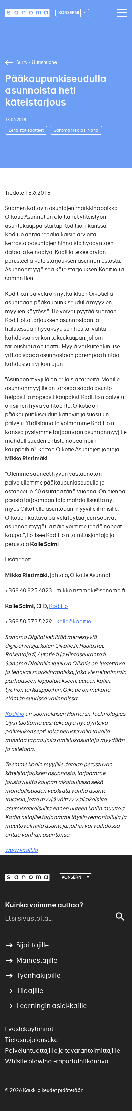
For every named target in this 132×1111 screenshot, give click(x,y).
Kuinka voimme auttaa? (44, 905)
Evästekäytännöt (29, 1029)
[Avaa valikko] (120, 13)
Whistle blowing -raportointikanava (56, 1061)
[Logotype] (27, 877)
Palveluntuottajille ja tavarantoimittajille (62, 1050)
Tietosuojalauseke (31, 1040)
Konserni (69, 12)
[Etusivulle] (27, 13)
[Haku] (120, 917)
